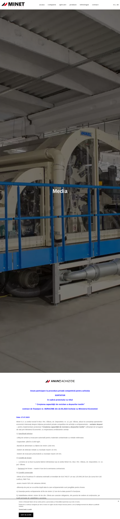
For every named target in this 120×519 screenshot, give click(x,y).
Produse (73, 5)
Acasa (42, 5)
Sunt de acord (26, 515)
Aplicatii (62, 5)
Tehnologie (84, 5)
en (118, 5)
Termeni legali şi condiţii (25, 509)
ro (114, 5)
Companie (52, 5)
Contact (95, 5)
